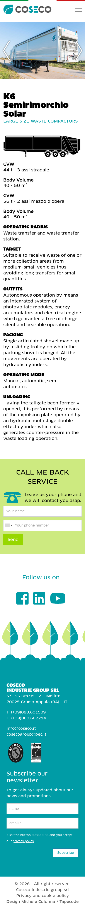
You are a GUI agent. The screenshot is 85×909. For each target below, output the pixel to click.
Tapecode (69, 902)
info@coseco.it (21, 728)
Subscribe (65, 852)
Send (13, 539)
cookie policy (55, 896)
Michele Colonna (38, 902)
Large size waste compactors (40, 121)
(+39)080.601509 (28, 712)
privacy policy (23, 841)
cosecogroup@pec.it (26, 734)
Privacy (24, 896)
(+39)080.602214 (28, 718)
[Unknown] (8, 525)
